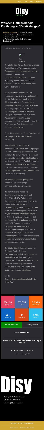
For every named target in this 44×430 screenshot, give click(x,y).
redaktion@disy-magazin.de (13, 403)
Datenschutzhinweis (27, 428)
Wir (26, 2)
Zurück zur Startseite (10, 33)
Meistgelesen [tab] (32, 325)
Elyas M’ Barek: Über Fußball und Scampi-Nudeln (22, 341)
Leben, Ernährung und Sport (25, 35)
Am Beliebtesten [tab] (11, 325)
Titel (31, 2)
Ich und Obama (22, 332)
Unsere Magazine (26, 33)
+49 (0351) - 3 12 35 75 (12, 400)
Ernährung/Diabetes (11, 37)
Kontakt (39, 2)
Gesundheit (9, 35)
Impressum (14, 428)
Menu (19, 2)
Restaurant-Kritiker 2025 (22, 350)
